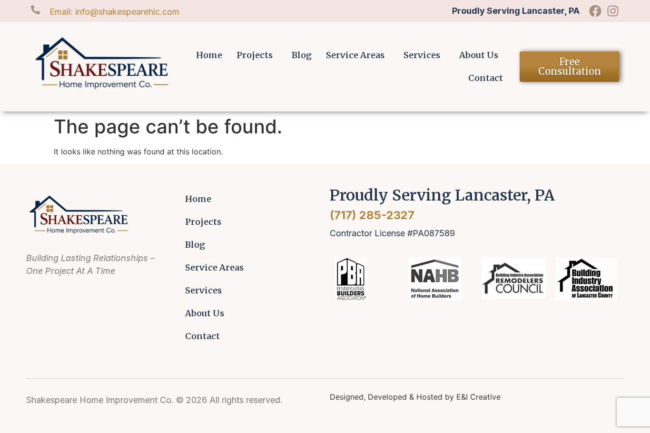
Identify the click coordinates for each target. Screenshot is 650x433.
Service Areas (355, 55)
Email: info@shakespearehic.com (114, 12)
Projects (254, 55)
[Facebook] (595, 11)
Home (209, 55)
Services (422, 55)
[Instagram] (613, 11)
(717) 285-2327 (372, 215)
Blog (302, 55)
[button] (257, 55)
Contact (485, 77)
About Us (478, 55)
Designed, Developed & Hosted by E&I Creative (415, 397)
